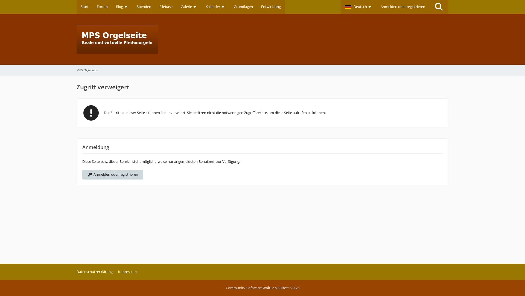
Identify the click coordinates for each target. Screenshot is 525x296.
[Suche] (438, 7)
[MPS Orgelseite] (262, 39)
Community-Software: (262, 287)
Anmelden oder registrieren (403, 6)
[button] (359, 7)
